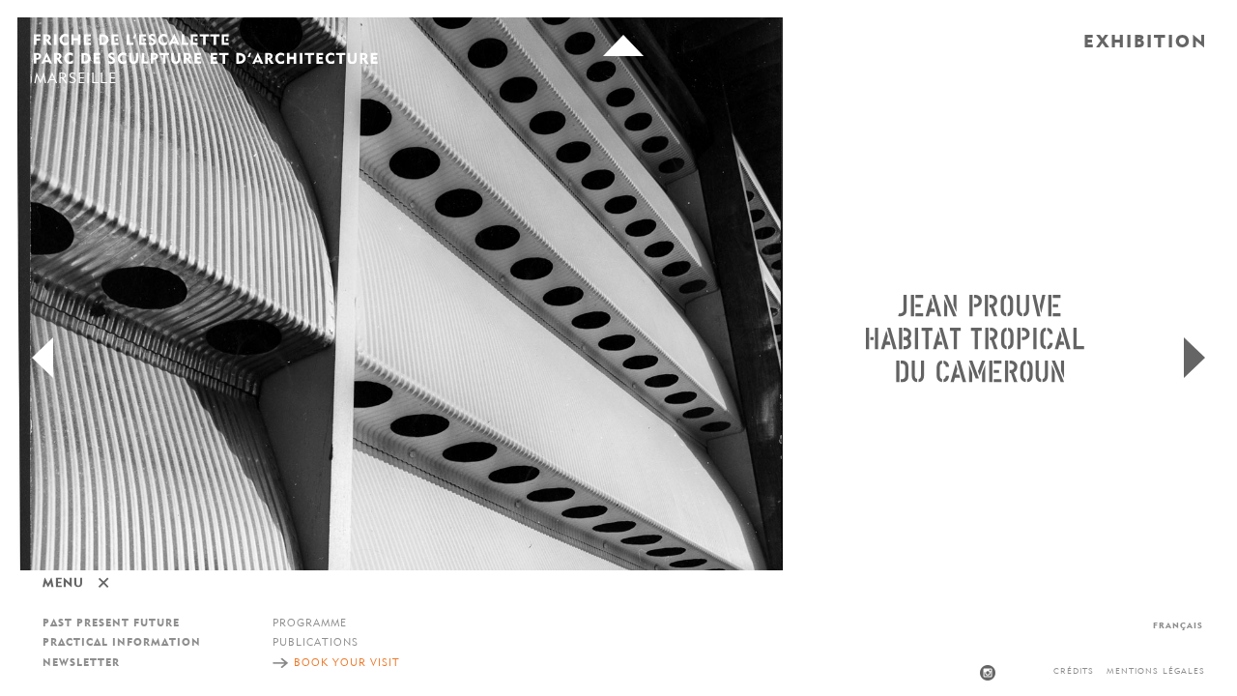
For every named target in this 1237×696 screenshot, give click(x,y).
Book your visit (347, 663)
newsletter (81, 663)
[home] (206, 51)
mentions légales (1156, 671)
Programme (310, 624)
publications (316, 643)
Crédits (1073, 671)
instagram (987, 673)
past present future (111, 624)
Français (1178, 626)
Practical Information (122, 643)
